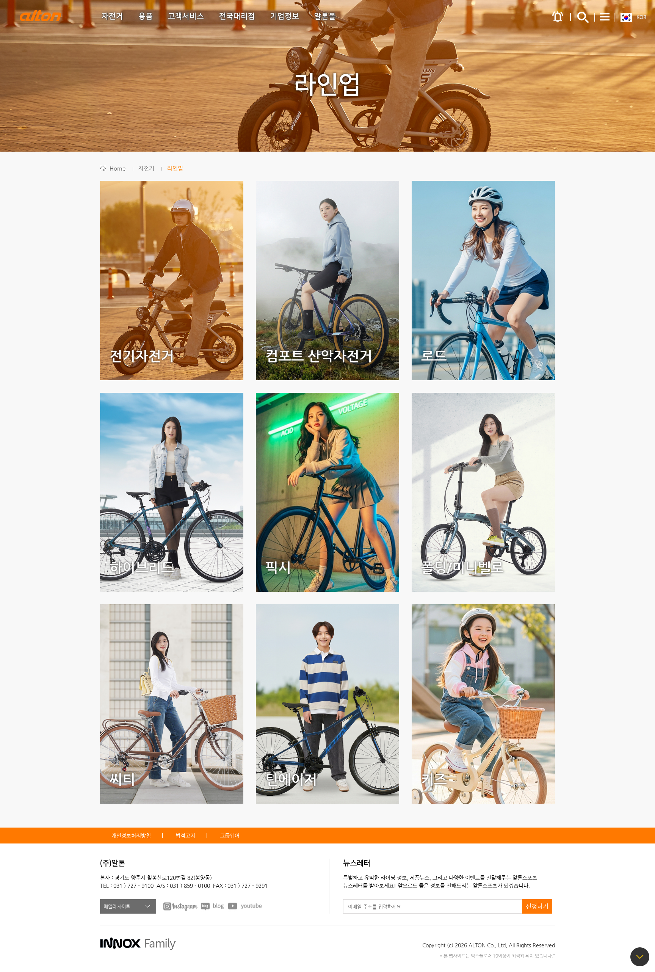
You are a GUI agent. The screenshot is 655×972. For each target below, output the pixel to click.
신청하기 (537, 906)
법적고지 (185, 835)
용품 (145, 16)
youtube (245, 906)
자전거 (112, 16)
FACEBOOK (180, 906)
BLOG (213, 906)
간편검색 (583, 17)
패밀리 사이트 (117, 906)
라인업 (175, 168)
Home (117, 168)
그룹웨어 (230, 835)
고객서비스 (186, 16)
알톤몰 (325, 16)
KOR (641, 17)
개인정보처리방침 (131, 835)
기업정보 (284, 16)
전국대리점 (237, 16)
